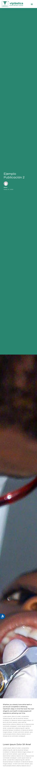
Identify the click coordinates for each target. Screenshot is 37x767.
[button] (31, 4)
